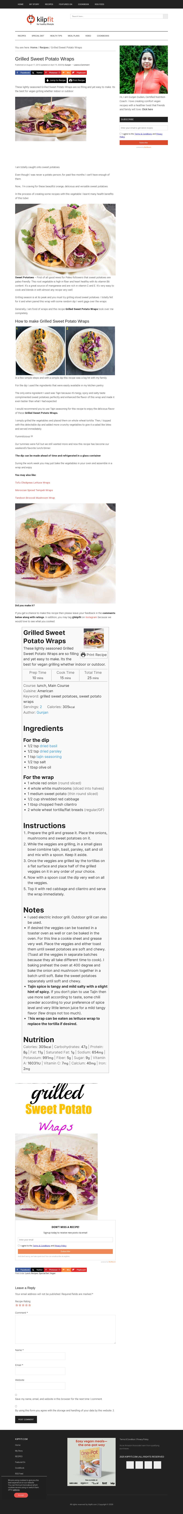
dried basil (48, 746)
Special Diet (44, 1273)
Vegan (52, 1273)
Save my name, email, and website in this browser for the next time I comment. (58, 1399)
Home (33, 47)
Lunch (27, 1273)
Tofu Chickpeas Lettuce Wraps (32, 482)
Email (19, 1365)
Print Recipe (78, 80)
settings (16, 1490)
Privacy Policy (142, 1439)
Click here (147, 109)
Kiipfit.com (40, 20)
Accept (21, 1495)
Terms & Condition (127, 1439)
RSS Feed (19, 1474)
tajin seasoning (49, 756)
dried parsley (51, 751)
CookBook (19, 1468)
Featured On (20, 1462)
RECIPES (19, 1456)
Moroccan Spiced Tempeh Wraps (34, 490)
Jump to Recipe (57, 80)
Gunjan (42, 712)
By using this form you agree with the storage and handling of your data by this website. (64, 1410)
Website (19, 1380)
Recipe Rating (22, 1301)
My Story (19, 1451)
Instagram (91, 617)
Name (19, 1350)
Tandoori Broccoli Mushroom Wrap (35, 497)
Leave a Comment (81, 65)
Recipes (44, 47)
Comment (21, 1312)
